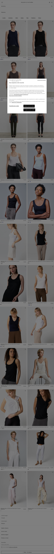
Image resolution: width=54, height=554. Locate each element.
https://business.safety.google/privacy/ (21, 94)
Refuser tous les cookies (29, 106)
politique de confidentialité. (17, 102)
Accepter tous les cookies (29, 109)
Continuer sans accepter (41, 80)
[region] (27, 96)
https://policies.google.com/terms (15, 95)
